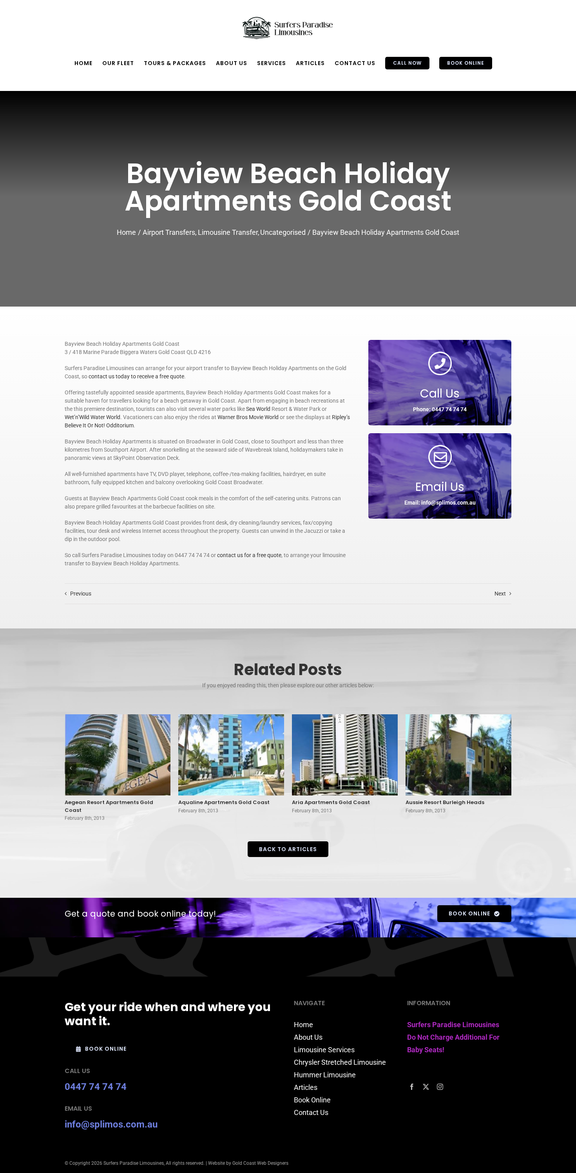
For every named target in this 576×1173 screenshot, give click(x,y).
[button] (70, 768)
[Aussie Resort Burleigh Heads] (458, 754)
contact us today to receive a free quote (136, 376)
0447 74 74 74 (96, 1086)
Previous (80, 593)
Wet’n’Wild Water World (92, 417)
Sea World (258, 409)
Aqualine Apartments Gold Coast (224, 802)
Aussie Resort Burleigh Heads (445, 802)
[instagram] (440, 1087)
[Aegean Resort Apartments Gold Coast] (117, 754)
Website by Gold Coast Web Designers (248, 1163)
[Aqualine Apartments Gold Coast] (231, 754)
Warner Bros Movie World (248, 417)
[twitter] (426, 1087)
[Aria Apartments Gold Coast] (345, 754)
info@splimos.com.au (111, 1124)
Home (303, 1024)
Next (500, 593)
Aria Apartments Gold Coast (331, 802)
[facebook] (412, 1087)
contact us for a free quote (249, 555)
